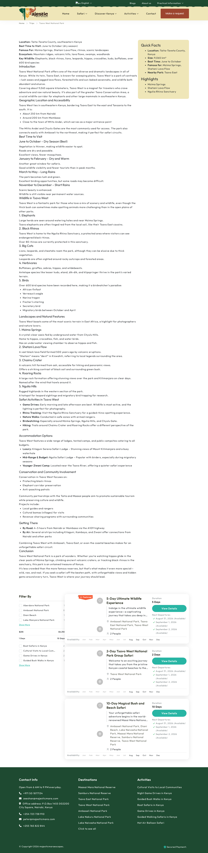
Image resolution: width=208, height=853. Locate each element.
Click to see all (87, 828)
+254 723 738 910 (34, 813)
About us (146, 3)
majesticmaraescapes (51, 846)
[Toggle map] (100, 629)
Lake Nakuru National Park (94, 816)
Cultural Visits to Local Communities (159, 787)
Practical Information (169, 3)
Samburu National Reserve (94, 793)
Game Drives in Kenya (150, 810)
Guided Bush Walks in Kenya (154, 799)
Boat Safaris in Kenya (150, 804)
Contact (151, 13)
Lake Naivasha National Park (96, 822)
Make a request (175, 13)
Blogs (133, 3)
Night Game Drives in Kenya (154, 793)
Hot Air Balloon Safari (150, 822)
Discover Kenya (104, 13)
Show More (24, 624)
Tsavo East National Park (93, 799)
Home (65, 13)
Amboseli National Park (124, 621)
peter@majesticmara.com (39, 819)
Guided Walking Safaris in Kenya (157, 816)
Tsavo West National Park (126, 674)
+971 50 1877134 (33, 793)
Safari (81, 13)
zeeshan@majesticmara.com (40, 798)
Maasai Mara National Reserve (97, 787)
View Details (169, 608)
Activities (130, 13)
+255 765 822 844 (34, 825)
